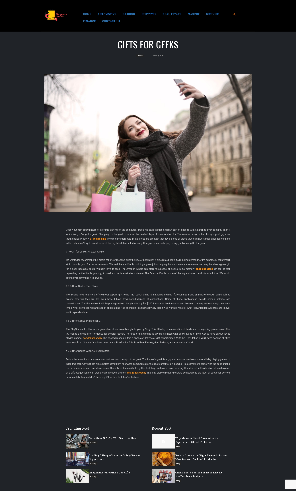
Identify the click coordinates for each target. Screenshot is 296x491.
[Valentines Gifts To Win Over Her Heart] (77, 441)
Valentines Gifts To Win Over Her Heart (113, 438)
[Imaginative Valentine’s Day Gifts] (77, 476)
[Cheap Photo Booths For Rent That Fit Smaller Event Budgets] (163, 476)
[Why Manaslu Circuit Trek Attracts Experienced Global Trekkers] (163, 441)
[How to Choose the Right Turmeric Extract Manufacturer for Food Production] (163, 459)
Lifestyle (140, 56)
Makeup (93, 442)
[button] (234, 14)
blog (178, 446)
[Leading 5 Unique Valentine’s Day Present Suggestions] (77, 459)
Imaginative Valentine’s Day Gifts (109, 472)
